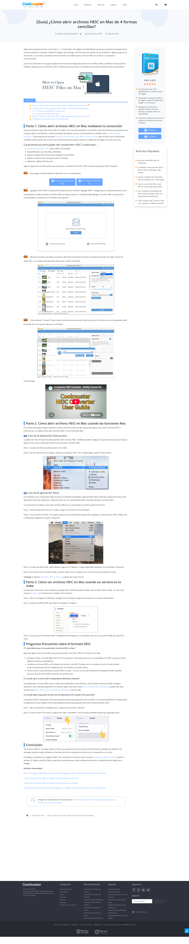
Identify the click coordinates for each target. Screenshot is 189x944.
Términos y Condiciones (61, 925)
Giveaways (63, 902)
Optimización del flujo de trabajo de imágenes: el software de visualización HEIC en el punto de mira (65, 788)
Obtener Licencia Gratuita (68, 905)
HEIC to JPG (150, 80)
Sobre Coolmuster (66, 889)
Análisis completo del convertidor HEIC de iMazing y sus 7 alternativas (151, 178)
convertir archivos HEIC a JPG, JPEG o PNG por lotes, (76, 136)
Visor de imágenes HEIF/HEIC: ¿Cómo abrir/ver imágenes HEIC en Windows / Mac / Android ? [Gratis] (65, 773)
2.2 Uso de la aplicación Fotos (47, 114)
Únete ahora (159, 901)
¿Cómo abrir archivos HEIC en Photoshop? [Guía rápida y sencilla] (50, 783)
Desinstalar (97, 925)
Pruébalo (151, 130)
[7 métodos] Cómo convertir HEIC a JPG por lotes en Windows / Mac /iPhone (150, 170)
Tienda (62, 894)
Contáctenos (64, 892)
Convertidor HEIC (95, 34)
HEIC (59, 49)
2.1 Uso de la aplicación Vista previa (50, 111)
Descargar (63, 897)
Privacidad (74, 925)
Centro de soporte (114, 889)
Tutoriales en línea (114, 892)
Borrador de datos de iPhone (93, 918)
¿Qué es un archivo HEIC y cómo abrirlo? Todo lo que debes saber (150, 185)
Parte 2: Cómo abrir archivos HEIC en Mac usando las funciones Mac (60, 108)
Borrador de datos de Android (93, 900)
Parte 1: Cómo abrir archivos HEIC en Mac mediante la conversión (59, 105)
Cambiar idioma (140, 912)
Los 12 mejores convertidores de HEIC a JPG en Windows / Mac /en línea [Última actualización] (150, 193)
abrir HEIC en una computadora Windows (52, 690)
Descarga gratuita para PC (91, 182)
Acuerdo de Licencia (85, 925)
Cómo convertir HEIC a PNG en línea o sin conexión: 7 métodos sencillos (151, 202)
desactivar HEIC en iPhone (51, 577)
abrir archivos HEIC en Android (95, 687)
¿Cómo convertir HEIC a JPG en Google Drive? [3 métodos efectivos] (51, 778)
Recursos (63, 900)
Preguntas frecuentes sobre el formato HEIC (50, 119)
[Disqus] (77, 853)
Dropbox (34, 593)
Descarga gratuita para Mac (64, 182)
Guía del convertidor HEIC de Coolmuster (148, 161)
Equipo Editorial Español (68, 34)
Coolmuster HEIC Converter (104, 757)
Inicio (76, 5)
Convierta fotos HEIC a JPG (38, 148)
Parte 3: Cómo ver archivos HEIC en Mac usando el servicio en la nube (61, 116)
